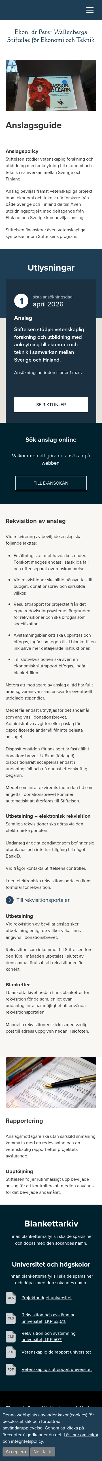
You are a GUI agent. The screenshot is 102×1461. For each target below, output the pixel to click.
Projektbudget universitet (47, 1298)
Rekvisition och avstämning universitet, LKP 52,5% (49, 1318)
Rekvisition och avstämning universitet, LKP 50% (49, 1336)
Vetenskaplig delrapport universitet (56, 1352)
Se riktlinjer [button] (51, 404)
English (7, 50)
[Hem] (51, 36)
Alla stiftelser (10, 39)
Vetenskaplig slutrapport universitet (57, 1369)
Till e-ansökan (51, 483)
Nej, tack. (42, 1451)
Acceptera (16, 1451)
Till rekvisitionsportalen (43, 900)
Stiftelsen (15, 20)
